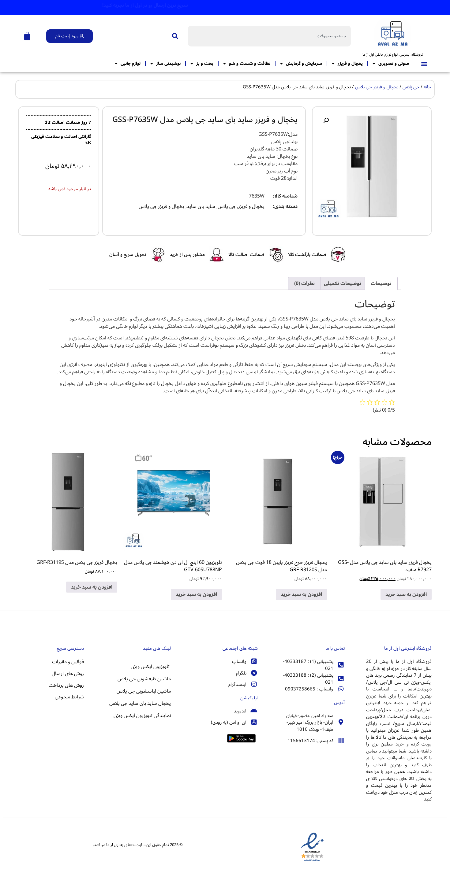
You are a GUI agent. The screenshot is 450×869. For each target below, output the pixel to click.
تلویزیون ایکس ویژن (151, 666)
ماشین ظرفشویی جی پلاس (144, 679)
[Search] (174, 36)
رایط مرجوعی (67, 697)
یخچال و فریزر (350, 63)
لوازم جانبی (131, 63)
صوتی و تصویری (393, 63)
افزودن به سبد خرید (406, 594)
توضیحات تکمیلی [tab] (342, 283)
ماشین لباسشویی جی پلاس (144, 691)
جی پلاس (411, 87)
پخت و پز (204, 63)
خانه (427, 87)
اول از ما (112, 845)
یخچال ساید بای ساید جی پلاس (139, 703)
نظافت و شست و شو (249, 63)
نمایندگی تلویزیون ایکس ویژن (142, 715)
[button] (424, 64)
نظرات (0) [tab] (304, 283)
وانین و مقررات (67, 661)
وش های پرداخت (65, 685)
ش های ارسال (66, 673)
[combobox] (269, 36)
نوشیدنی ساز (168, 63)
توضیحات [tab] (381, 283)
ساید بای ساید (201, 206)
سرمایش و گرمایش (304, 63)
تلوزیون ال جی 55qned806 (56, 713)
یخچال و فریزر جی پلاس (376, 87)
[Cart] (27, 36)
